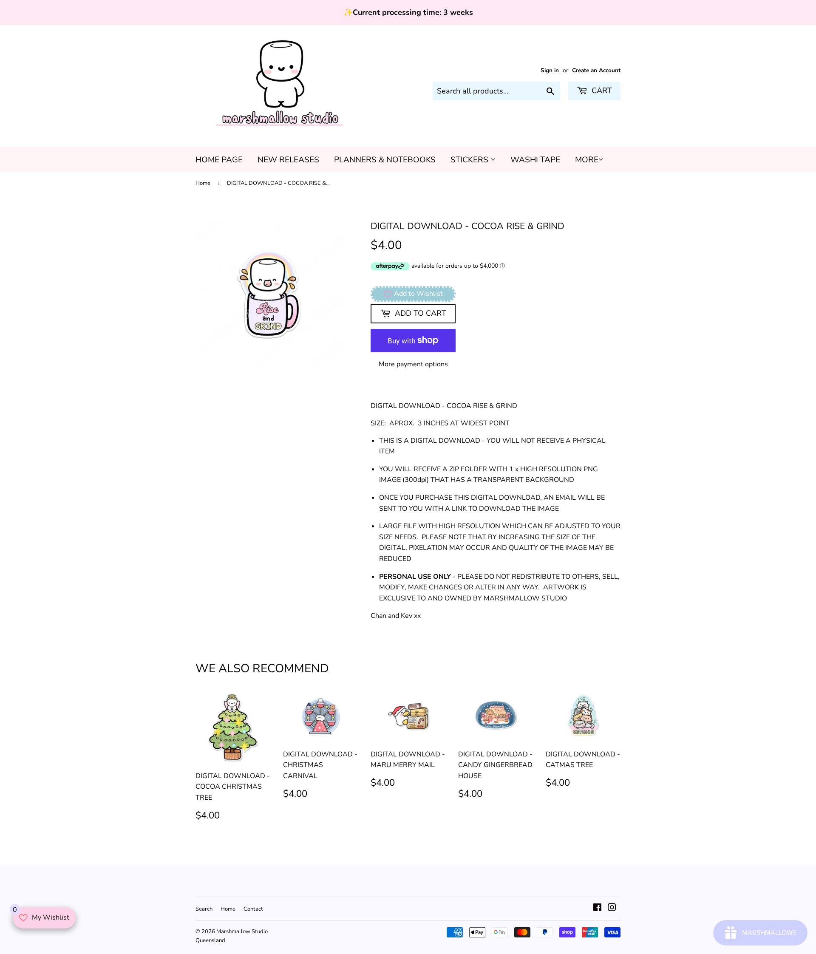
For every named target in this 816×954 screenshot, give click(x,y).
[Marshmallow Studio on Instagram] (612, 908)
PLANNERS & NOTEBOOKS (385, 159)
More (586, 159)
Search (204, 909)
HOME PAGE (219, 159)
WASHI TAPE (535, 159)
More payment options (413, 364)
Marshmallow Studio (242, 931)
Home (203, 183)
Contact (253, 909)
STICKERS (470, 159)
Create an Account (596, 70)
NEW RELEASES (288, 159)
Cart (600, 90)
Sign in (550, 70)
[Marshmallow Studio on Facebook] (597, 908)
